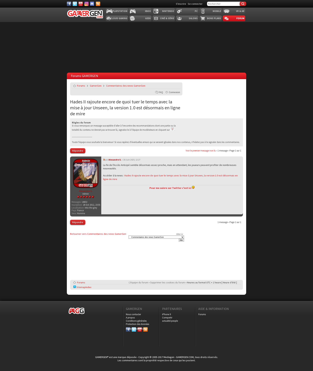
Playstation (119, 11)
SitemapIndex (83, 287)
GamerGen (95, 85)
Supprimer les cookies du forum (167, 282)
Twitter (134, 328)
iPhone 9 (166, 314)
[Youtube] (80, 4)
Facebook (128, 328)
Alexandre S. (114, 159)
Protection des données (137, 324)
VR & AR (240, 11)
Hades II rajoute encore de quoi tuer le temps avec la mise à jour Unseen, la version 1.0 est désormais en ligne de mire (125, 108)
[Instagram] (86, 4)
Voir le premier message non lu (201, 150)
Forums (81, 85)
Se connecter (195, 3)
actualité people (170, 320)
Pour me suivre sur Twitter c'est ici (170, 188)
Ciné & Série (167, 18)
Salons (193, 18)
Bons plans (214, 18)
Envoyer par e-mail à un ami (177, 85)
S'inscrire (181, 3)
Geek (148, 18)
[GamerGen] (85, 14)
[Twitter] (75, 4)
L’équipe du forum (138, 282)
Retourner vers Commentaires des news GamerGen (98, 233)
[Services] (98, 4)
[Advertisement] (156, 46)
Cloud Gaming (118, 18)
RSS (145, 328)
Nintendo (168, 11)
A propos (130, 317)
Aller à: (179, 234)
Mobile (217, 11)
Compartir (167, 317)
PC (196, 11)
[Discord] (92, 4)
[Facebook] (69, 4)
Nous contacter (133, 314)
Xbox (148, 11)
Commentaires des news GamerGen (125, 85)
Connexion (174, 92)
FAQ (161, 92)
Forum (240, 18)
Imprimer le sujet (169, 85)
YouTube (139, 328)
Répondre (77, 150)
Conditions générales (136, 320)
